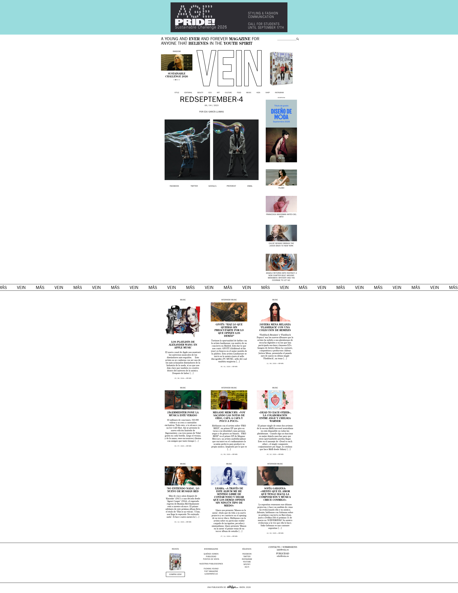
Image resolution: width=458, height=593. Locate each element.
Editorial (188, 93)
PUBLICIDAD (211, 557)
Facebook (247, 554)
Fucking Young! (211, 569)
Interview (226, 300)
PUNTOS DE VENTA (211, 559)
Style (176, 93)
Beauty (200, 93)
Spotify (246, 565)
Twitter (246, 557)
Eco (210, 93)
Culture (228, 93)
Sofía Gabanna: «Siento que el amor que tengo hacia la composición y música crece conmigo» (275, 494)
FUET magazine (211, 571)
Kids (258, 93)
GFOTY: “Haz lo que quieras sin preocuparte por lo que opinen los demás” (229, 330)
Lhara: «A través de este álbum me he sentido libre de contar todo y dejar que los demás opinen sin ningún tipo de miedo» (229, 497)
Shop (267, 93)
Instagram (279, 93)
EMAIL (249, 186)
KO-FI (247, 567)
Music (248, 93)
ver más (188, 378)
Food (239, 93)
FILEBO (281, 188)
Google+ (4, 591)
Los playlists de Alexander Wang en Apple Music (183, 345)
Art (218, 93)
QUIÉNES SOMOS (211, 554)
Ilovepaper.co (211, 574)
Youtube (247, 562)
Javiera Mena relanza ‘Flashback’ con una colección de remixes (275, 328)
